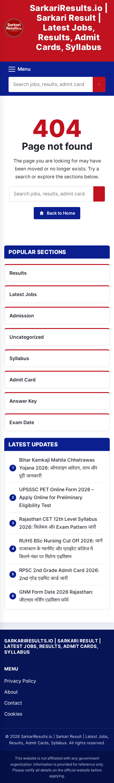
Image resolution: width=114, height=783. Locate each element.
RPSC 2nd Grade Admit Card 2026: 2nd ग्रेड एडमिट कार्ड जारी (59, 574)
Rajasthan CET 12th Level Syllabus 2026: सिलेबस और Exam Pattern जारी (58, 523)
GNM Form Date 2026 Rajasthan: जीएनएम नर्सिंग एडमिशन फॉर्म (56, 596)
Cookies (13, 714)
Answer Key (23, 401)
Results (18, 273)
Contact (13, 703)
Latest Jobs (23, 294)
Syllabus (19, 358)
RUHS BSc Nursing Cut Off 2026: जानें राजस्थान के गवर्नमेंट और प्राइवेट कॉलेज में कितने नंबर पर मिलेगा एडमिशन (60, 549)
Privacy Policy (20, 681)
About (11, 692)
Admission (21, 316)
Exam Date (21, 422)
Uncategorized (26, 337)
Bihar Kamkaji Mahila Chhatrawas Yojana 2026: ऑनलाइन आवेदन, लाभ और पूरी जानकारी (58, 468)
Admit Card (22, 380)
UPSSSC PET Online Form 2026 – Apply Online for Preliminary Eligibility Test (56, 497)
